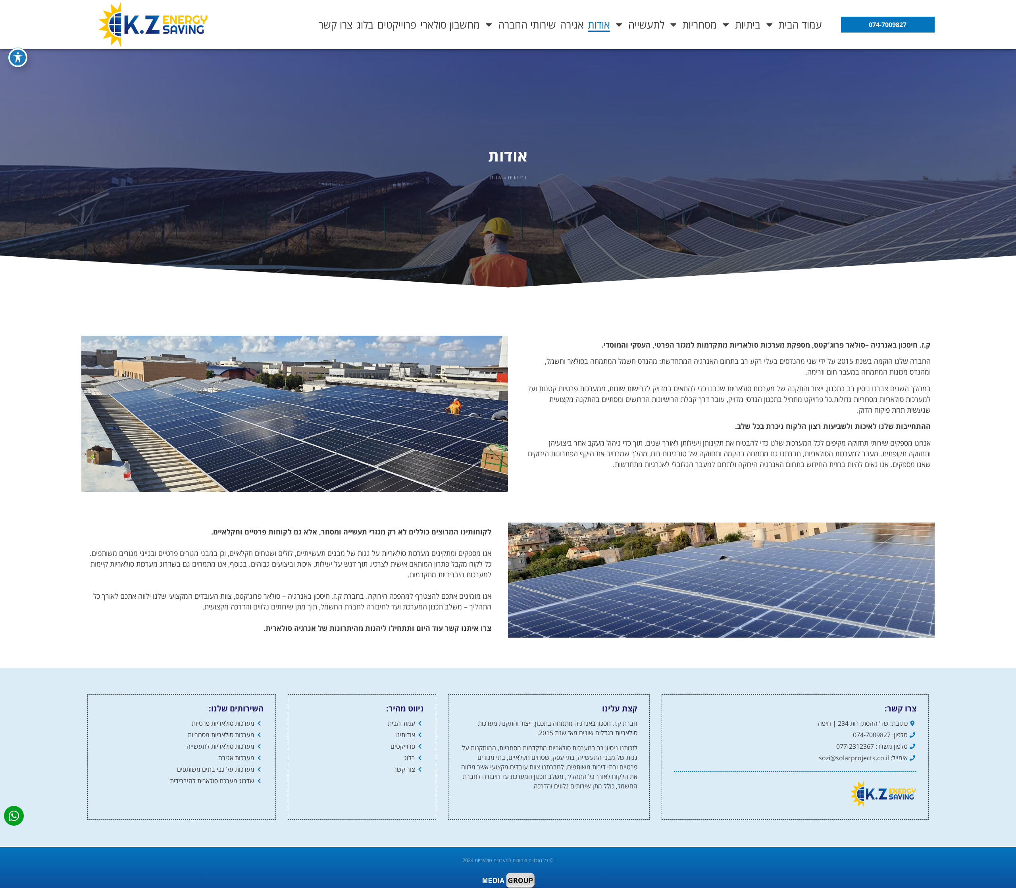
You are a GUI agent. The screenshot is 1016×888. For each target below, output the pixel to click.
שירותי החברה (527, 25)
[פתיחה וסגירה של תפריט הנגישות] (17, 57)
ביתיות (747, 25)
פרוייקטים (396, 25)
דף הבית (517, 177)
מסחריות (699, 25)
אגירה (572, 25)
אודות (599, 25)
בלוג (364, 25)
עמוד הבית (800, 25)
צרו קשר (335, 25)
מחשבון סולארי (450, 25)
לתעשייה (646, 25)
